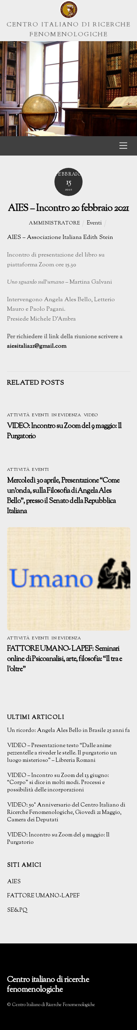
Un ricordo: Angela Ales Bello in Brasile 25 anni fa (68, 731)
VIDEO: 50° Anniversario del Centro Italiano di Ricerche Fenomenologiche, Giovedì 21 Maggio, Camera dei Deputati (66, 813)
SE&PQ (17, 910)
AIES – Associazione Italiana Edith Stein (60, 237)
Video (91, 415)
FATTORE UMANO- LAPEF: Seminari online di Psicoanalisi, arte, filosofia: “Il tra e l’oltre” (64, 659)
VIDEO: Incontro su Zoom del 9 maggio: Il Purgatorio (58, 839)
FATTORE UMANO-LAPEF (43, 896)
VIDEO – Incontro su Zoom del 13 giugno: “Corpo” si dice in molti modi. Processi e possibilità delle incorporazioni (58, 783)
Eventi (94, 223)
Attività (18, 415)
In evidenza (66, 415)
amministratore (54, 223)
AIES (14, 882)
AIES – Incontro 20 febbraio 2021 (68, 208)
